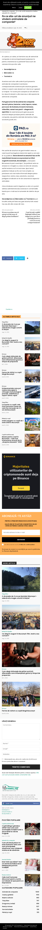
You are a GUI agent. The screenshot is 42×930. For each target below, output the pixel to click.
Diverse (4, 354)
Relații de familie (7, 338)
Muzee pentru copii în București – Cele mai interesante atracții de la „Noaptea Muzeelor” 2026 (12, 439)
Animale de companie (8, 11)
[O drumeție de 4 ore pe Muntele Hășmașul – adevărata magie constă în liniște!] (32, 327)
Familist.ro (9, 309)
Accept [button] (28, 7)
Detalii (20, 7)
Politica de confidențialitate (27, 544)
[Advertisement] (21, 239)
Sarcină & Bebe (6, 859)
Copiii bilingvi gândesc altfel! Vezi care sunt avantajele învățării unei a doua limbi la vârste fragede (12, 830)
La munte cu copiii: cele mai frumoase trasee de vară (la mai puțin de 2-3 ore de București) (11, 407)
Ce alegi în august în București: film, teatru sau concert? (12, 342)
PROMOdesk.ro (7, 805)
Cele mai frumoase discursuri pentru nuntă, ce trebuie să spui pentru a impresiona (12, 880)
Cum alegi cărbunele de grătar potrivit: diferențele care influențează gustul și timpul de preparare (12, 359)
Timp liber (5, 322)
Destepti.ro (5, 810)
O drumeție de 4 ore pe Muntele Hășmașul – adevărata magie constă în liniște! (12, 326)
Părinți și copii (6, 418)
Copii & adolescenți (8, 434)
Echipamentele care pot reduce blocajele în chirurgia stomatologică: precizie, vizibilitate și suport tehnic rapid (11, 391)
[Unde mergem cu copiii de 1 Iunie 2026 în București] (32, 424)
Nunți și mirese (6, 874)
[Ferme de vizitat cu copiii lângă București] (32, 375)
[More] (27, 258)
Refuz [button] (14, 7)
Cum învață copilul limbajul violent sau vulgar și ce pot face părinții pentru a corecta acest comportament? (32, 217)
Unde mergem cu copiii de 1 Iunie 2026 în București (12, 421)
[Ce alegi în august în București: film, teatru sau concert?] (32, 343)
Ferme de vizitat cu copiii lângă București (11, 373)
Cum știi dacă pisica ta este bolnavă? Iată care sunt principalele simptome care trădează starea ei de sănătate (12, 846)
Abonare (21, 540)
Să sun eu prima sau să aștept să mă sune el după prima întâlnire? (10, 214)
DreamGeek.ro (7, 812)
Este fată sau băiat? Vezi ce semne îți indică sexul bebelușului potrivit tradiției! (12, 865)
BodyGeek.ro (6, 814)
